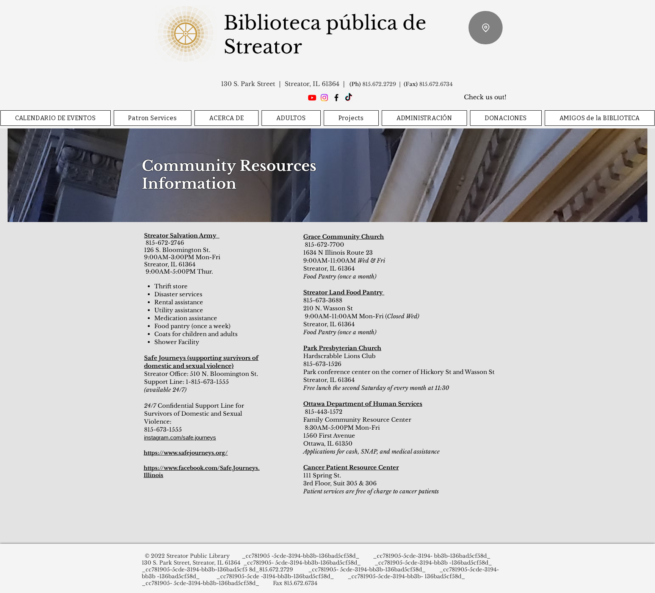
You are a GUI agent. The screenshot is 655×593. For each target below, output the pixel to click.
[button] (153, 118)
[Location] (486, 27)
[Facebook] (336, 97)
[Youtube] (312, 97)
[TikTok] (348, 97)
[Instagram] (324, 97)
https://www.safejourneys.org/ (186, 452)
